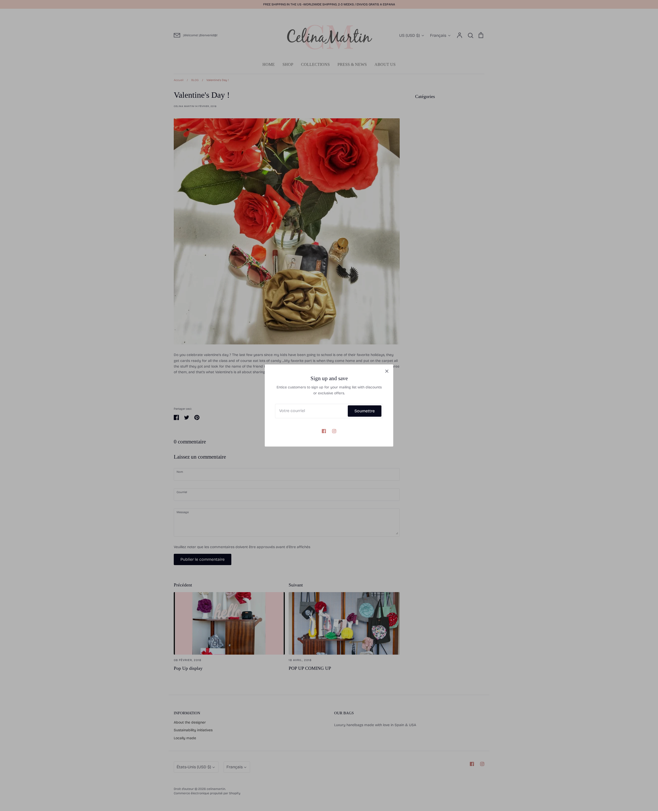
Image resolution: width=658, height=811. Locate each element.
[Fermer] (386, 371)
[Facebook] (324, 431)
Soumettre (364, 410)
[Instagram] (334, 431)
